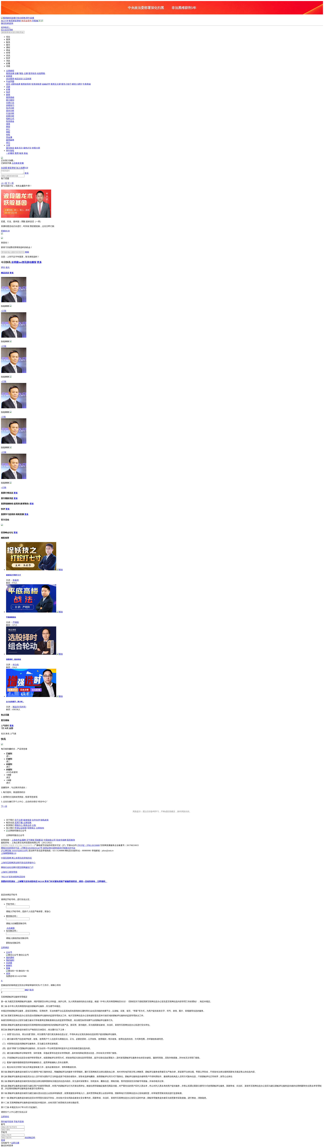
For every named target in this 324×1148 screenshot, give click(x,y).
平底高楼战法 (11, 617)
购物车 (9, 965)
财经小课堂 (77, 84)
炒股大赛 (36, 148)
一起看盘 (10, 153)
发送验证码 (30, 1137)
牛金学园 (10, 81)
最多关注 (19, 148)
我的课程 (10, 957)
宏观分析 (10, 116)
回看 (17, 73)
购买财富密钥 (15, 21)
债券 (8, 124)
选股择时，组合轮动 (13, 659)
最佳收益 (10, 148)
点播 (26, 73)
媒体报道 (27, 820)
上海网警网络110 (8, 853)
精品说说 (19, 79)
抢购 (5, 231)
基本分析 (10, 111)
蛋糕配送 (39, 840)
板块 (21, 153)
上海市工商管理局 (9, 872)
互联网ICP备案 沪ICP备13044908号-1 (17, 845)
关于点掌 (19, 820)
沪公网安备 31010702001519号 (14, 851)
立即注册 (15, 1143)
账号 (3, 1124)
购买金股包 (26, 21)
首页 (8, 84)
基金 (26, 153)
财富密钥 (12, 168)
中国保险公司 (50, 840)
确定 (27, 990)
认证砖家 (27, 79)
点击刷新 (11, 928)
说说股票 (10, 79)
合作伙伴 (36, 820)
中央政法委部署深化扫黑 (146, 8)
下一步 (4, 806)
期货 (8, 127)
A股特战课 (15, 84)
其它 (8, 143)
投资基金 (10, 121)
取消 (31, 990)
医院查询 (71, 840)
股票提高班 (26, 84)
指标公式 (10, 119)
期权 (8, 132)
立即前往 (5, 1117)
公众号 (9, 952)
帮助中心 (19, 825)
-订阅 (3, 417)
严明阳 (16, 622)
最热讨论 (27, 148)
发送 (27, 173)
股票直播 (10, 73)
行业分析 (10, 113)
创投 (8, 135)
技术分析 (10, 108)
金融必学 (46, 84)
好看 (8, 89)
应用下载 (19, 823)
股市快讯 (32, 73)
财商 (8, 95)
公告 (34, 825)
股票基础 (10, 97)
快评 (8, 92)
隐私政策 (44, 820)
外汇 (8, 129)
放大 (8, 267)
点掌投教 (27, 823)
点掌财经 (10, 71)
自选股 (4, 168)
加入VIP (4, 21)
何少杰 (16, 665)
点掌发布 (40, 828)
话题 (8, 87)
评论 (3, 267)
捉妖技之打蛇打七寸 (13, 575)
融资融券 (10, 140)
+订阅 (3, 311)
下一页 (11, 183)
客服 (8, 968)
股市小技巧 (66, 84)
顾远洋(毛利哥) (19, 707)
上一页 (4, 183)
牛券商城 (87, 84)
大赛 (8, 145)
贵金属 (9, 137)
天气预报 (30, 840)
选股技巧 (10, 105)
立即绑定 (5, 947)
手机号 (4, 1132)
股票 (17, 153)
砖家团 (9, 76)
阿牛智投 (10, 150)
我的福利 (10, 960)
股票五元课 (56, 84)
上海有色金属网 (19, 840)
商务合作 (27, 825)
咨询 (8, 973)
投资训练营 (36, 84)
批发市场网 (61, 840)
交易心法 (10, 103)
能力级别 (10, 100)
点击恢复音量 (18, 163)
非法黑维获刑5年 (184, 8)
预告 (21, 73)
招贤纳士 (31, 828)
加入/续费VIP (22, 168)
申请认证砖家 (21, 828)
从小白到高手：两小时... (15, 702)
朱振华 (16, 580)
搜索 (27, 252)
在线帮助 (41, 73)
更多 (39, 262)
